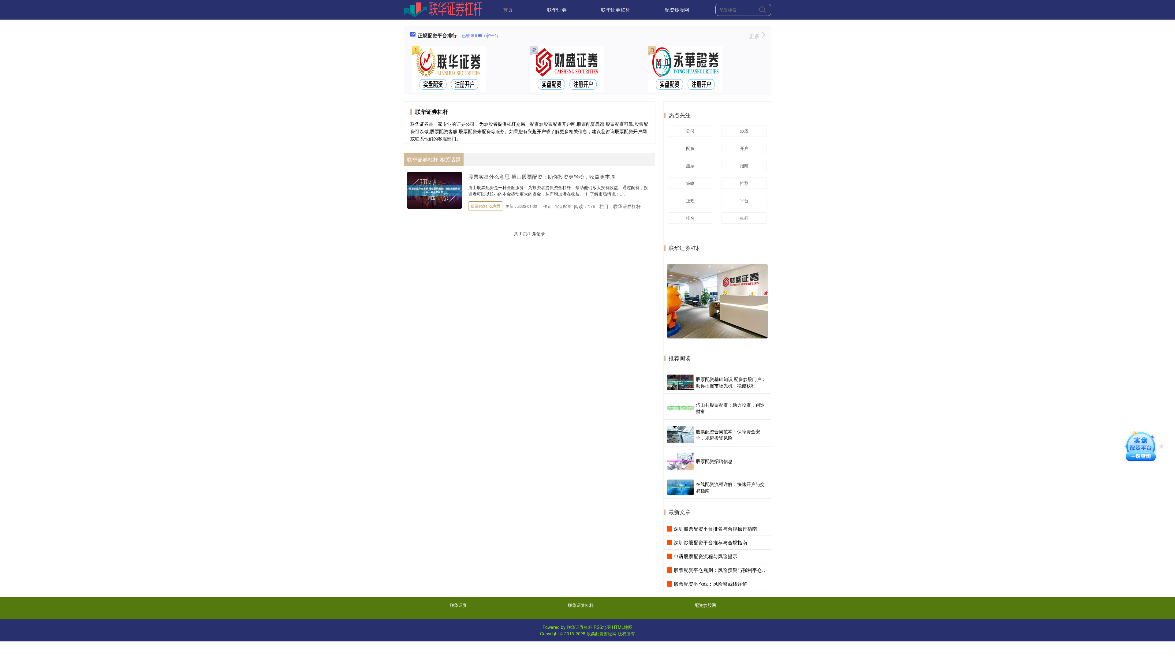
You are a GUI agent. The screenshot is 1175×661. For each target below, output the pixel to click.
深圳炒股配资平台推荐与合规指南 (710, 542)
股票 (690, 165)
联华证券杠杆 (615, 9)
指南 (744, 165)
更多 (755, 36)
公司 (690, 131)
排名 (690, 218)
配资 (690, 148)
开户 (744, 148)
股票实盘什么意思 (485, 205)
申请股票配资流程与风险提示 (705, 556)
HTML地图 (622, 627)
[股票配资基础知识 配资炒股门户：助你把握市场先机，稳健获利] (680, 382)
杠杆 (744, 218)
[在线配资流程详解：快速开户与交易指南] (680, 487)
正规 (690, 200)
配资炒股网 (677, 9)
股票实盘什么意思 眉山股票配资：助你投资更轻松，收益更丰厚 (541, 176)
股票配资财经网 (602, 633)
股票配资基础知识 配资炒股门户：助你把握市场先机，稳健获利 (731, 382)
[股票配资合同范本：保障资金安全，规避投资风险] (680, 434)
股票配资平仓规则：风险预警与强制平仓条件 (723, 569)
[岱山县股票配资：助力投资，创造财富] (680, 408)
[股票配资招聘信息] (680, 461)
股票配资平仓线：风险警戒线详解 (710, 583)
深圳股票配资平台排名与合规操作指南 (715, 528)
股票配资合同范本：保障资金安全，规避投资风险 (728, 434)
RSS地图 (602, 627)
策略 (690, 183)
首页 (508, 9)
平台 (744, 200)
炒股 (744, 131)
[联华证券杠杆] (443, 9)
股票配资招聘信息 (714, 461)
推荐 (744, 183)
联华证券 (557, 9)
